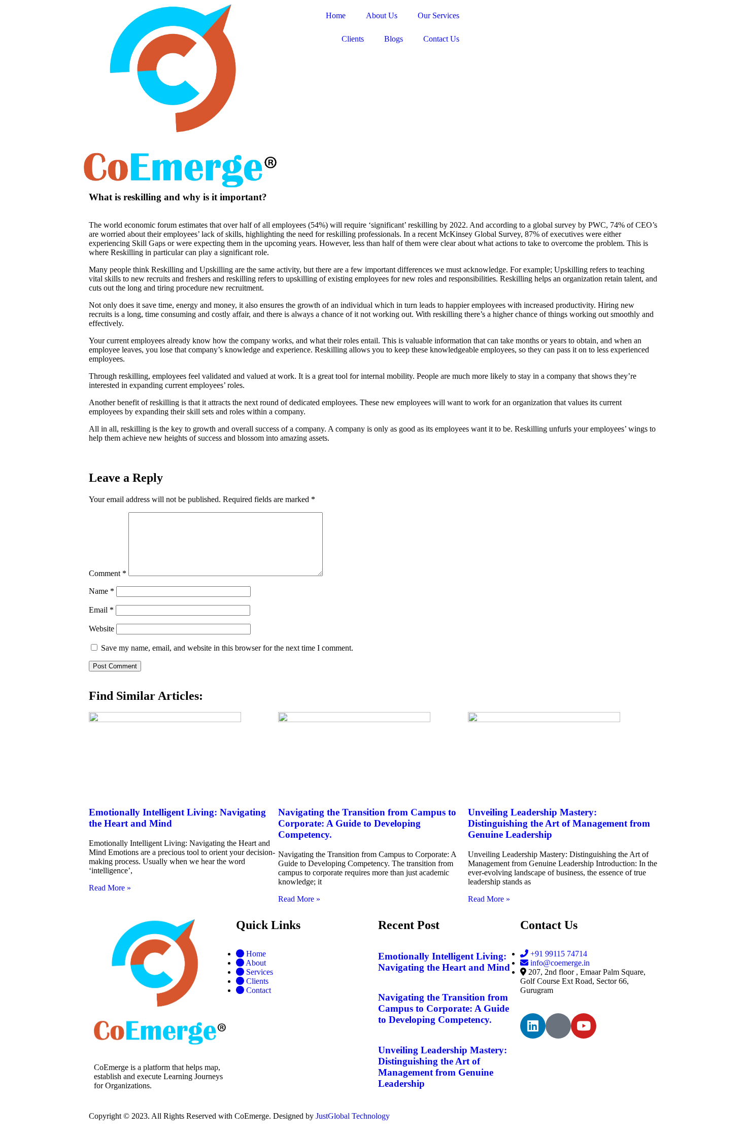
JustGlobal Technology (353, 1116)
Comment (107, 573)
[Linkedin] (533, 1026)
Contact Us (441, 38)
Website (101, 628)
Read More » (110, 887)
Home (336, 15)
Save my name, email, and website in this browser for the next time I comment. (227, 648)
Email (101, 610)
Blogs (393, 38)
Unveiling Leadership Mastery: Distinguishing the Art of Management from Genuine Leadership (559, 823)
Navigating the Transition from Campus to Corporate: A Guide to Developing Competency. (367, 823)
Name (101, 591)
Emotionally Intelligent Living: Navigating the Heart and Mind (444, 962)
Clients (353, 38)
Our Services (438, 15)
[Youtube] (583, 1026)
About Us (381, 15)
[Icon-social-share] (558, 1026)
